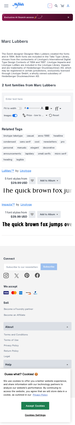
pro (63, 141)
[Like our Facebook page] (39, 275)
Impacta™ (8, 204)
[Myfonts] (18, 7)
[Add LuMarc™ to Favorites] (32, 180)
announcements (12, 153)
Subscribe (48, 266)
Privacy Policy (11, 345)
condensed (9, 141)
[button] (48, 109)
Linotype (25, 171)
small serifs (44, 153)
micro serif (60, 153)
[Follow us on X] (18, 275)
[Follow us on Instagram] (7, 275)
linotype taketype (13, 135)
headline (58, 135)
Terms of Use (11, 340)
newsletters (50, 141)
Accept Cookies (35, 405)
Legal (7, 356)
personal (8, 147)
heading (7, 159)
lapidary (29, 153)
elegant (35, 147)
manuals (21, 147)
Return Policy (11, 351)
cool (37, 141)
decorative (49, 147)
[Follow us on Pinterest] (28, 275)
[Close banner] (68, 17)
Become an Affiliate (14, 315)
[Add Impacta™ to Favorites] (32, 214)
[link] (62, 5)
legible (20, 159)
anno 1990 (43, 135)
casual (30, 135)
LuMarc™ (8, 171)
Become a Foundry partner (18, 309)
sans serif (25, 141)
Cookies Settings (35, 415)
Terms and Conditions (16, 334)
